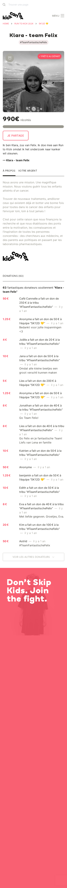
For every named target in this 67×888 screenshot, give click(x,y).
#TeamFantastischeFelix (33, 42)
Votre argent (27, 170)
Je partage (15, 135)
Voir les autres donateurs (32, 556)
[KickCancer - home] (14, 16)
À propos (9, 170)
